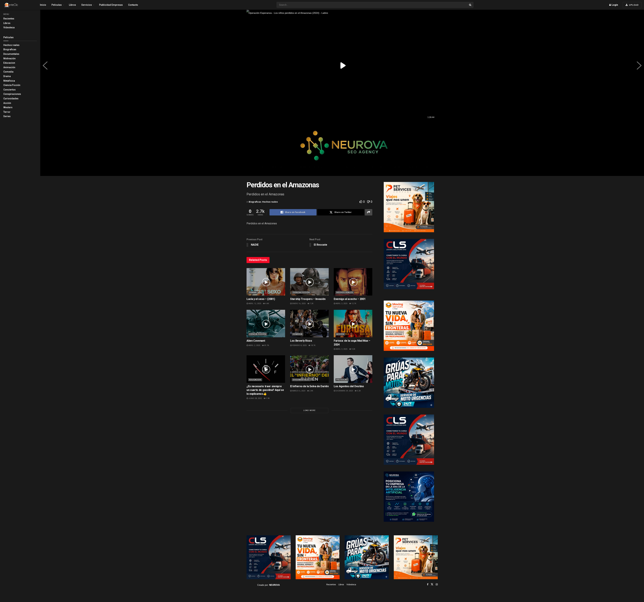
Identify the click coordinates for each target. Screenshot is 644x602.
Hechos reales (11, 45)
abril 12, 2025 (254, 303)
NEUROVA (274, 585)
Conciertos (9, 89)
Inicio (43, 5)
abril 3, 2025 (341, 303)
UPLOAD (633, 5)
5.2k (359, 391)
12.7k (353, 303)
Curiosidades (10, 98)
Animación (9, 67)
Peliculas (56, 5)
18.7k (312, 345)
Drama (7, 76)
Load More (309, 410)
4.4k (267, 303)
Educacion (9, 62)
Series (7, 116)
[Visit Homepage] (17, 5)
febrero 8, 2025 (299, 345)
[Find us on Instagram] (437, 584)
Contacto (133, 5)
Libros (6, 23)
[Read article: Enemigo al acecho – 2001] (353, 282)
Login (614, 5)
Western (7, 107)
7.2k (311, 303)
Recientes (8, 18)
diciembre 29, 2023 (344, 391)
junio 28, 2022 (255, 398)
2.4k (311, 391)
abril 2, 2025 (254, 345)
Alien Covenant (256, 340)
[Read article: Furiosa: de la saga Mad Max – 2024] (353, 323)
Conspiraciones (12, 94)
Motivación (9, 58)
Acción (7, 103)
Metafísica (9, 80)
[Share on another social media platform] (368, 212)
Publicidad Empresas (111, 5)
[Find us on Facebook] (427, 584)
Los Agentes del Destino (349, 386)
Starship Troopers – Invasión (308, 299)
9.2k (353, 349)
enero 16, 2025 (299, 303)
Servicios (86, 5)
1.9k (267, 398)
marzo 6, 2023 (298, 391)
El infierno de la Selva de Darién (309, 386)
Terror (6, 112)
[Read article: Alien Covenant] (266, 323)
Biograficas (9, 49)
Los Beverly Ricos (301, 340)
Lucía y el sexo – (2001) (261, 299)
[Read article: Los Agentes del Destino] (353, 369)
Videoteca (9, 27)
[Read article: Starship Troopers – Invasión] (309, 282)
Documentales (11, 54)
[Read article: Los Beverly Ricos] (309, 323)
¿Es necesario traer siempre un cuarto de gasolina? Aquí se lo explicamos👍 (265, 390)
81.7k (266, 345)
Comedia (8, 71)
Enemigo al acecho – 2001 (349, 299)
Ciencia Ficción (11, 85)
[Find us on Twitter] (432, 584)
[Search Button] (470, 5)
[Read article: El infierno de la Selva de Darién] (309, 369)
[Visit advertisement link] (342, 149)
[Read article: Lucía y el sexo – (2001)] (266, 282)
